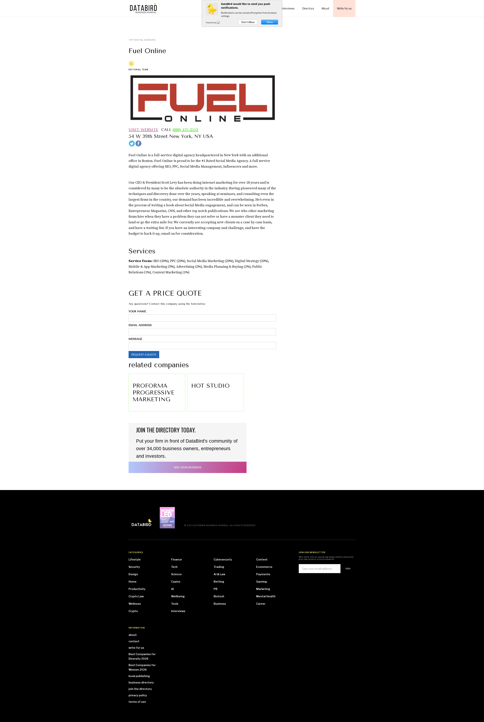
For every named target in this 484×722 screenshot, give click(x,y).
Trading (219, 566)
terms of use (137, 701)
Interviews (178, 611)
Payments (263, 574)
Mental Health (265, 596)
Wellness (135, 603)
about (133, 634)
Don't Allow (247, 22)
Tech (174, 566)
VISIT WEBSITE (143, 130)
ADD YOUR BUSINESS (187, 467)
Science (176, 574)
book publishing (139, 676)
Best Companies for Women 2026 (142, 667)
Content (262, 559)
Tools (174, 603)
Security (134, 566)
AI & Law (219, 574)
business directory (141, 682)
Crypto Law (136, 596)
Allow (270, 22)
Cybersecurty (223, 559)
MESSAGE (135, 339)
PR (215, 589)
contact (134, 641)
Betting (219, 581)
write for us (136, 647)
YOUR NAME (137, 311)
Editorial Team (138, 69)
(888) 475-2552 (185, 130)
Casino (175, 581)
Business (220, 603)
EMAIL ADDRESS (140, 325)
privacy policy (138, 695)
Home (133, 581)
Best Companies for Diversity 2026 (142, 656)
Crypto (133, 611)
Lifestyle (135, 559)
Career (260, 603)
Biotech (219, 596)
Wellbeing (178, 596)
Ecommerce (264, 566)
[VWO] (221, 22)
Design (133, 574)
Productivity (137, 589)
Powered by (211, 22)
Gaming (261, 581)
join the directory (140, 688)
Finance (176, 559)
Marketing (263, 589)
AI (172, 589)
